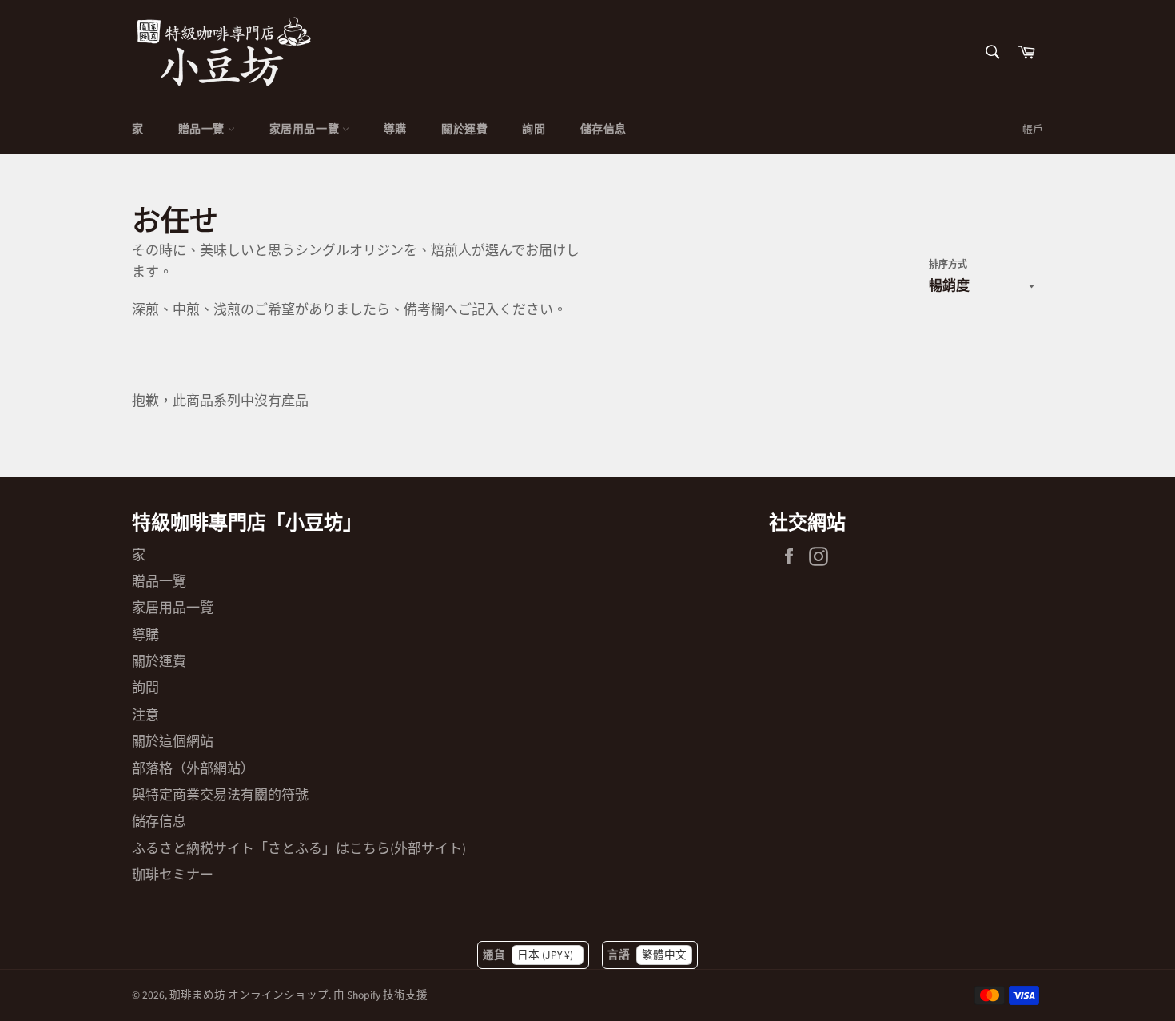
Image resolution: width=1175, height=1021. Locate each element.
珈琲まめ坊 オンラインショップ (249, 995)
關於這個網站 (172, 742)
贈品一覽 (203, 130)
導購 (395, 130)
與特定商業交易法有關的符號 (220, 795)
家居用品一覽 (305, 130)
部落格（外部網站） (193, 769)
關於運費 (464, 130)
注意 (145, 715)
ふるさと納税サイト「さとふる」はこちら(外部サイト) (299, 849)
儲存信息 (603, 130)
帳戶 (1032, 129)
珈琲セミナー (172, 875)
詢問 (533, 130)
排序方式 (948, 265)
